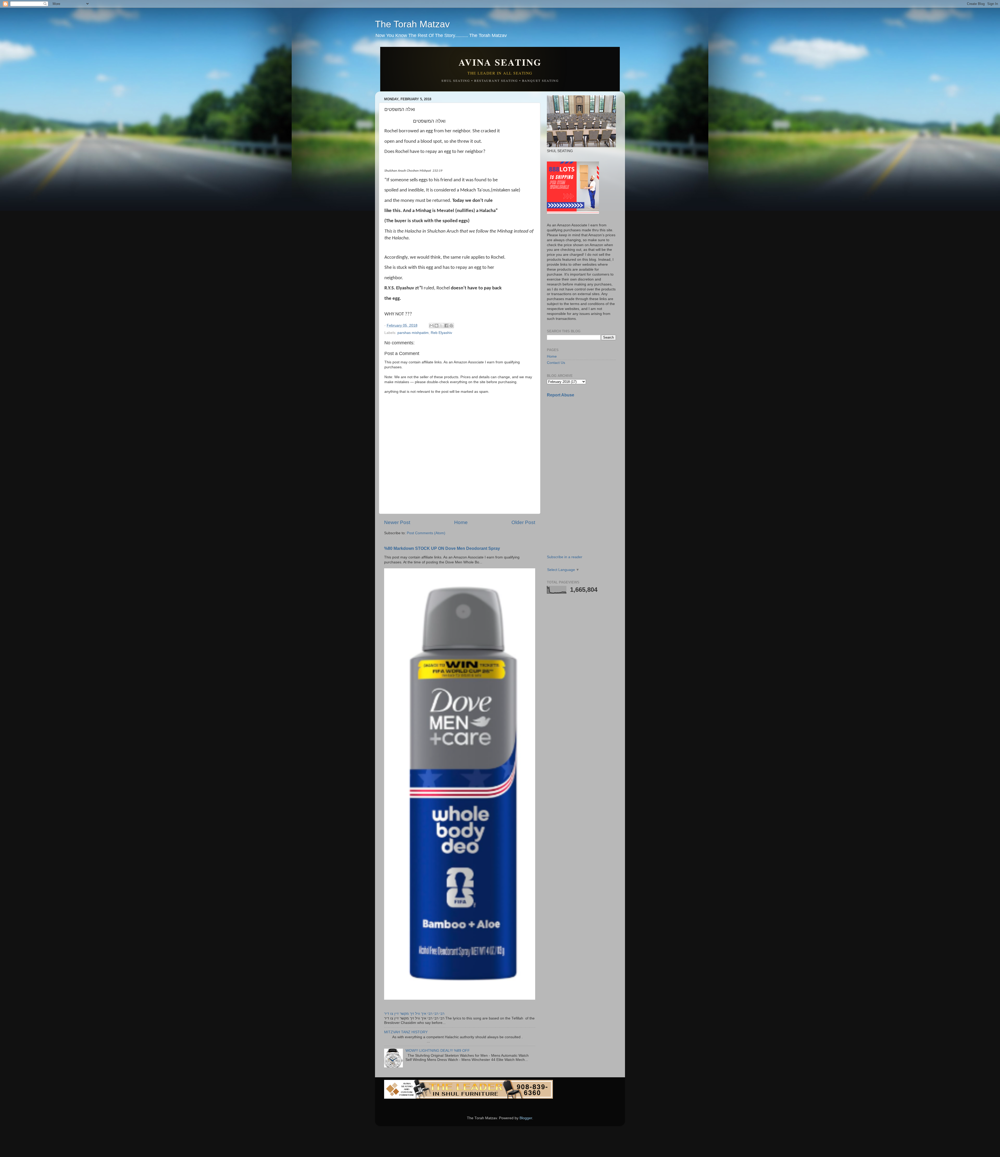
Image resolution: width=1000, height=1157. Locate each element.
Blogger (526, 1118)
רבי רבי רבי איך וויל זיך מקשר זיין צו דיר (414, 1014)
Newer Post (397, 522)
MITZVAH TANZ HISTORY (406, 1032)
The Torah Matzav (412, 24)
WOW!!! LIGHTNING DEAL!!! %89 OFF (437, 1051)
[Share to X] (441, 325)
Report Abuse (560, 395)
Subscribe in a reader (564, 557)
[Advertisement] (586, 438)
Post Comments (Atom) (426, 533)
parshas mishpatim (413, 333)
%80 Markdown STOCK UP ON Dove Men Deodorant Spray (442, 548)
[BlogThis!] (436, 325)
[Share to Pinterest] (451, 325)
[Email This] (431, 325)
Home (461, 522)
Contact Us (556, 363)
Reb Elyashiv (441, 333)
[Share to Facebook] (446, 325)
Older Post (523, 522)
